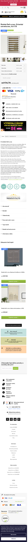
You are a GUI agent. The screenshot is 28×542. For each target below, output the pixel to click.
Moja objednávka (13, 459)
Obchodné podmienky (13, 448)
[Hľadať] (5, 7)
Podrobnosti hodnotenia (17, 32)
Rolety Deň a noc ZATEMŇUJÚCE (13, 472)
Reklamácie (13, 453)
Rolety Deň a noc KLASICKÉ (13, 468)
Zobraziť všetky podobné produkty (13, 325)
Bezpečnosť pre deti (13, 487)
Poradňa (13, 429)
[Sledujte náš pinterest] (19, 419)
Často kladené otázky (13, 435)
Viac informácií (18, 501)
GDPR (13, 455)
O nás (13, 483)
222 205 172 (16, 407)
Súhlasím (13, 538)
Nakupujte (13, 4)
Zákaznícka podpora (14, 412)
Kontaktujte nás (14, 446)
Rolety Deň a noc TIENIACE (13, 470)
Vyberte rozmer (13, 281)
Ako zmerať (13, 431)
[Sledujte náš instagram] (11, 419)
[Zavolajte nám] (8, 7)
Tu (10, 98)
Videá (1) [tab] (7, 136)
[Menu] (23, 7)
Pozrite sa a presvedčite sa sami (15, 179)
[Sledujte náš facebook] (8, 419)
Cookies (13, 457)
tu (13, 531)
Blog (13, 437)
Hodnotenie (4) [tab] (13, 136)
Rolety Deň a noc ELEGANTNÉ (13, 474)
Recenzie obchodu (13, 485)
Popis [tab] (3, 136)
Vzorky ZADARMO (13, 427)
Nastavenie (13, 534)
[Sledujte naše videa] (15, 419)
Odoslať (16, 368)
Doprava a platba (13, 450)
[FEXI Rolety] (13, 403)
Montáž (13, 433)
